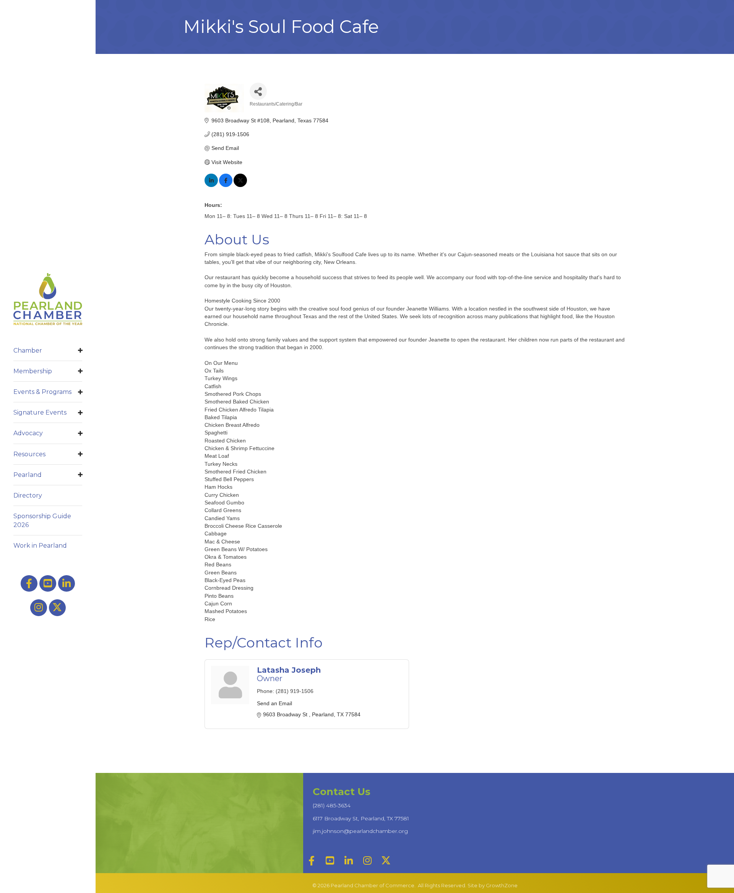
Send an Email (274, 703)
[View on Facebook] (225, 185)
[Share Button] (258, 91)
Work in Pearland (40, 545)
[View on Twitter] (240, 185)
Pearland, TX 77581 (361, 818)
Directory (27, 495)
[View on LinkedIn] (211, 185)
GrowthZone (502, 885)
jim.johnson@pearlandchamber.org (360, 831)
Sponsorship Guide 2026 (42, 520)
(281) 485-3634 (332, 805)
